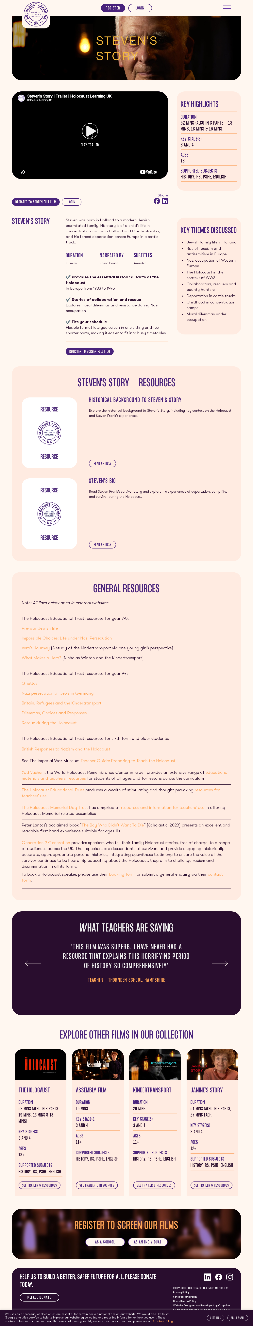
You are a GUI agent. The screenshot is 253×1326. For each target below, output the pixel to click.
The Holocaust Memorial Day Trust (55, 808)
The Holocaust (34, 1091)
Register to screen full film (35, 202)
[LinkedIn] (164, 201)
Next (219, 963)
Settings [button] (215, 1318)
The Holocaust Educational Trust (53, 790)
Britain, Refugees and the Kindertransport (61, 703)
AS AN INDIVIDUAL (148, 1242)
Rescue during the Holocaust (49, 723)
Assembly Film (91, 1091)
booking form (122, 874)
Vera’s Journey (36, 648)
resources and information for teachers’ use (162, 808)
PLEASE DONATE (39, 1297)
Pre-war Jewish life (40, 628)
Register (113, 8)
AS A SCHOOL (105, 1242)
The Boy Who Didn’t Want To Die (113, 825)
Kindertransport (152, 1091)
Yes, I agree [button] (238, 1318)
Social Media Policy (184, 1301)
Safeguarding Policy (185, 1297)
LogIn (72, 202)
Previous (33, 963)
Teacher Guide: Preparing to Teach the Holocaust (128, 761)
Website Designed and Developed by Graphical (201, 1305)
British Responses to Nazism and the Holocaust (66, 749)
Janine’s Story (207, 1091)
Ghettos (29, 683)
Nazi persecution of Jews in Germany (58, 693)
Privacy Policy (181, 1292)
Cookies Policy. (163, 1321)
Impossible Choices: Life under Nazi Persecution (67, 638)
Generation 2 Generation (46, 843)
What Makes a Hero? (41, 658)
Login (140, 8)
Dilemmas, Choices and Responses (54, 713)
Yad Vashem (33, 772)
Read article (102, 464)
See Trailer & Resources (39, 1186)
